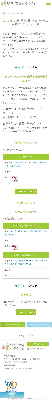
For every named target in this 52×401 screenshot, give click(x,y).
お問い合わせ (37, 344)
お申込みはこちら (25, 191)
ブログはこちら (25, 312)
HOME (3, 13)
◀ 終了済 (19, 67)
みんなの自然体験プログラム (17, 13)
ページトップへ (26, 335)
